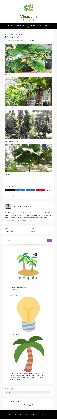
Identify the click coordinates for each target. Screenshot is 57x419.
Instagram (28, 414)
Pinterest (34, 414)
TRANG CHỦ (9, 25)
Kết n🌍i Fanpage (21, 414)
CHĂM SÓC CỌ (34, 25)
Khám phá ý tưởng (15, 379)
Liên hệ (47, 414)
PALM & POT (25, 25)
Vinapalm (28, 16)
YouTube (39, 414)
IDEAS (41, 25)
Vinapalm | (14, 414)
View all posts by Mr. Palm (27, 220)
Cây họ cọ (19, 196)
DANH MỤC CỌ (17, 25)
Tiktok (43, 414)
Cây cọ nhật (13, 196)
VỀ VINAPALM (48, 25)
